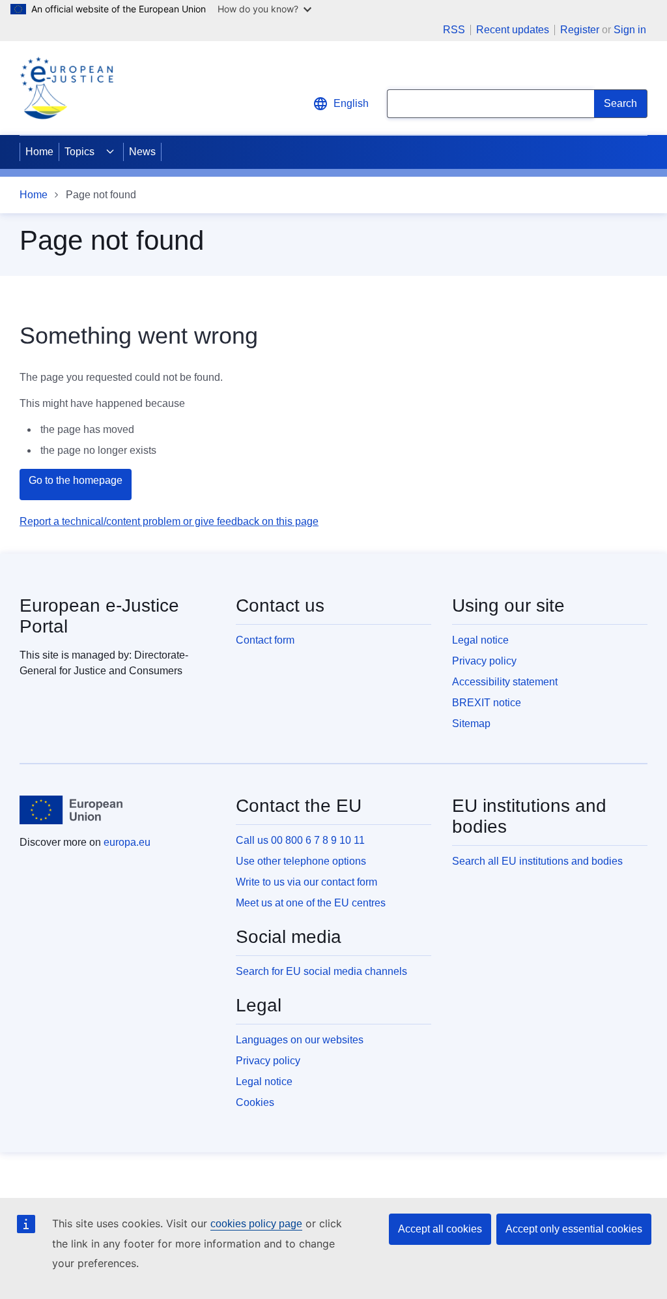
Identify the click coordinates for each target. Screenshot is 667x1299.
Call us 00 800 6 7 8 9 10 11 (300, 840)
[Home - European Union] (71, 810)
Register (579, 29)
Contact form (265, 640)
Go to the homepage (75, 480)
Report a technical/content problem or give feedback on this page (169, 521)
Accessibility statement (505, 681)
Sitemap (471, 723)
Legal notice (480, 640)
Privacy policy (484, 660)
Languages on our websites (299, 1039)
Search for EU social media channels (321, 971)
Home (39, 151)
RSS (454, 30)
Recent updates (512, 30)
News (142, 151)
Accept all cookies (440, 1228)
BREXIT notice (486, 702)
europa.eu (127, 842)
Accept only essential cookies (573, 1228)
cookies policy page (256, 1223)
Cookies (255, 1102)
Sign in (630, 29)
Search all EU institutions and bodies (537, 861)
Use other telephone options (301, 861)
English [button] (351, 103)
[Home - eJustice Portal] (66, 88)
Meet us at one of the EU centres (311, 902)
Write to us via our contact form (306, 882)
